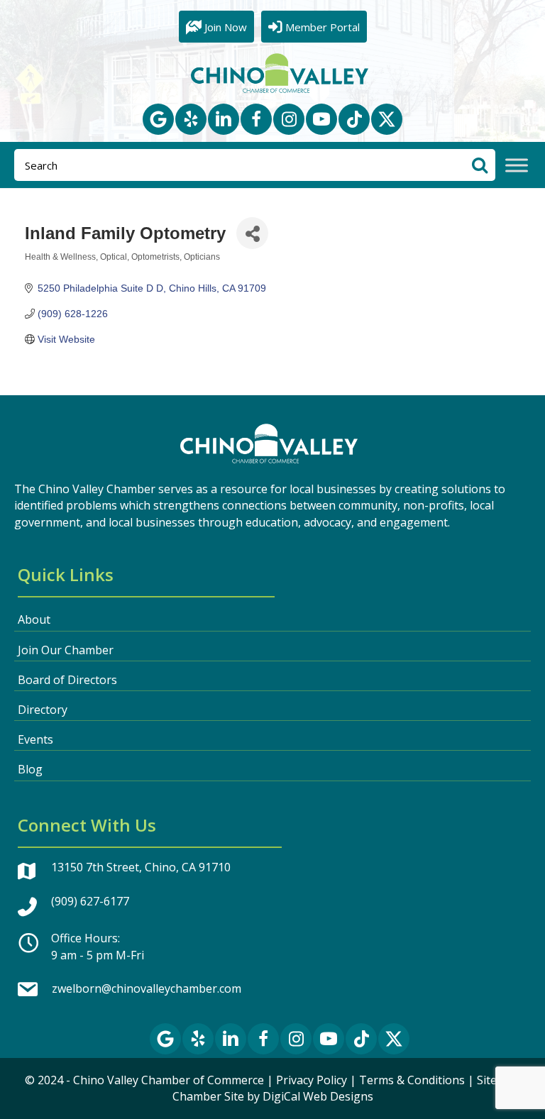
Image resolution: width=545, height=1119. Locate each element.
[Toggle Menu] (516, 165)
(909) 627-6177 (90, 901)
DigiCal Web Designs (318, 1096)
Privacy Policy (311, 1080)
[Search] (479, 165)
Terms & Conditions (412, 1080)
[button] (158, 119)
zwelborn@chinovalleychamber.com (146, 988)
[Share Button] (252, 233)
